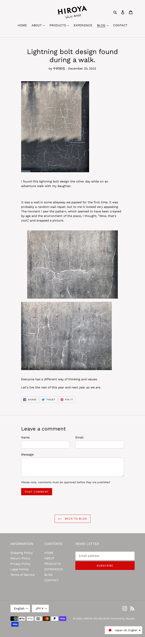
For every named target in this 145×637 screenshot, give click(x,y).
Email (79, 437)
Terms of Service (22, 575)
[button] (123, 630)
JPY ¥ (39, 608)
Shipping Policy (21, 553)
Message (27, 454)
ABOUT (49, 558)
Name (25, 437)
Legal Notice (19, 569)
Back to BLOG (75, 518)
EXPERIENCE (53, 569)
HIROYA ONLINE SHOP (96, 618)
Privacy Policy (20, 564)
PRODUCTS (52, 564)
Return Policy (20, 558)
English (19, 608)
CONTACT (51, 580)
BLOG (48, 575)
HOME (48, 553)
